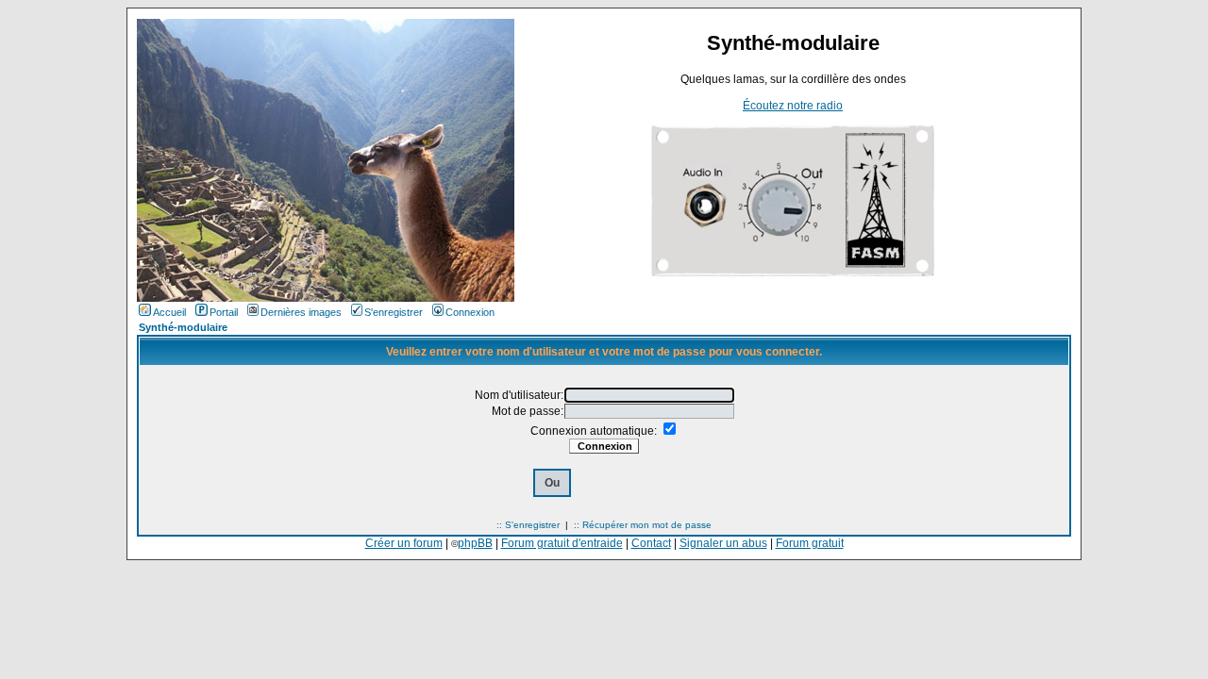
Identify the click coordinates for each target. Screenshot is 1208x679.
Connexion (470, 312)
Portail (224, 312)
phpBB (475, 543)
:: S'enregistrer (528, 525)
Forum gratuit (810, 543)
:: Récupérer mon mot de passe (643, 525)
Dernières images (301, 312)
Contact (651, 543)
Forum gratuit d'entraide (562, 543)
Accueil (169, 312)
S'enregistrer (393, 312)
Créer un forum (404, 543)
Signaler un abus (723, 543)
